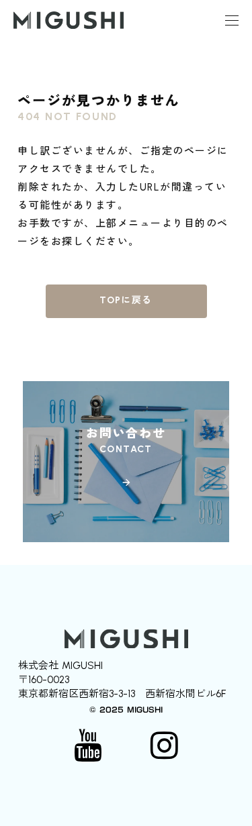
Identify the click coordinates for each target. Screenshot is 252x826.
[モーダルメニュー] (232, 20)
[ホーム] (68, 20)
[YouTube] (87, 745)
